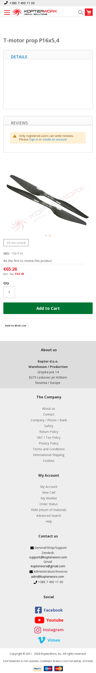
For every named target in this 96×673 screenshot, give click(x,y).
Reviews (19, 122)
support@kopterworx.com (48, 557)
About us (48, 408)
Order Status (49, 504)
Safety (48, 426)
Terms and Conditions (49, 449)
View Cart (49, 492)
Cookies (48, 460)
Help (49, 521)
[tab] (48, 54)
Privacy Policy (48, 443)
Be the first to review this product (27, 261)
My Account (48, 486)
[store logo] (34, 12)
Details (19, 56)
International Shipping (48, 455)
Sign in (33, 139)
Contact (48, 414)
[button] (46, 235)
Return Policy (48, 432)
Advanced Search (48, 515)
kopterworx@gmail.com (48, 566)
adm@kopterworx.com (47, 576)
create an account (54, 139)
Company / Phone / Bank (49, 420)
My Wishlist (49, 498)
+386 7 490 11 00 (22, 3)
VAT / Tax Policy (49, 437)
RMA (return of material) (48, 510)
